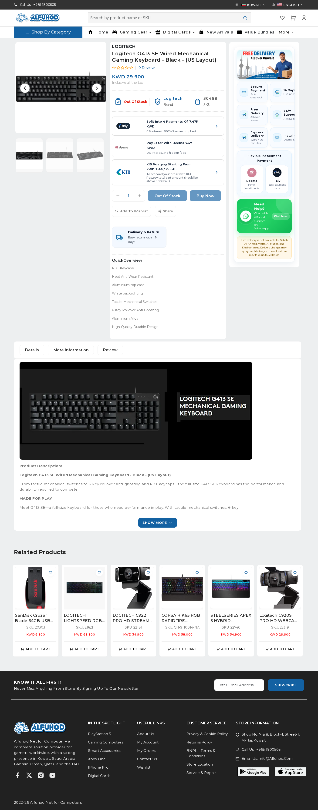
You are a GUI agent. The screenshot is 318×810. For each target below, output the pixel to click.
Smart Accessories (104, 750)
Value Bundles (260, 32)
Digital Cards (99, 775)
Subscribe (286, 685)
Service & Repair (201, 772)
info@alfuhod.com (276, 758)
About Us (145, 734)
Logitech (123, 46)
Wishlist (143, 767)
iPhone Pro (98, 767)
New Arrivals (219, 32)
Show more (154, 523)
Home (101, 32)
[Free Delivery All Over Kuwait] (264, 64)
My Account (148, 742)
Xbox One (97, 759)
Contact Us (147, 759)
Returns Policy (199, 742)
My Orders (146, 750)
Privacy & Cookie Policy (207, 734)
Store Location (199, 764)
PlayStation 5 (99, 734)
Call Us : (38, 5)
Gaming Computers (105, 742)
